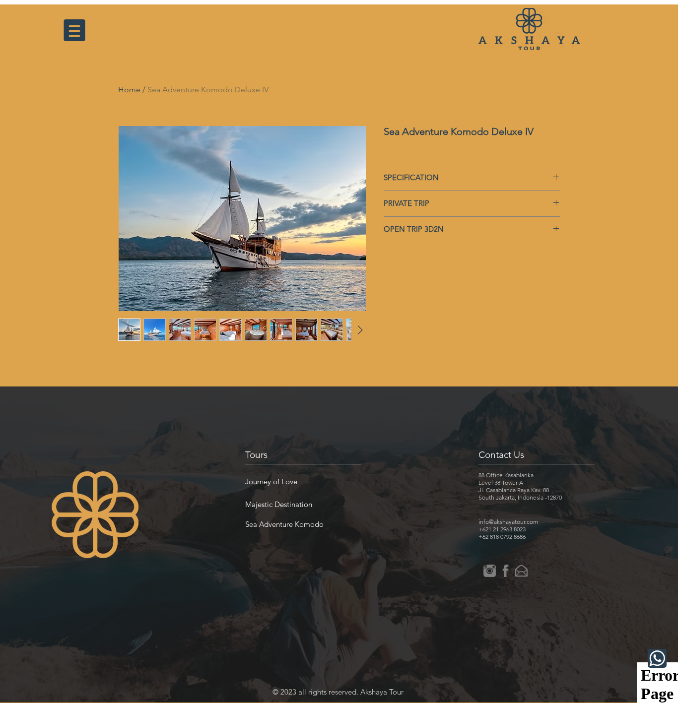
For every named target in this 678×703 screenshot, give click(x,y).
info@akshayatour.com (508, 521)
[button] (271, 481)
